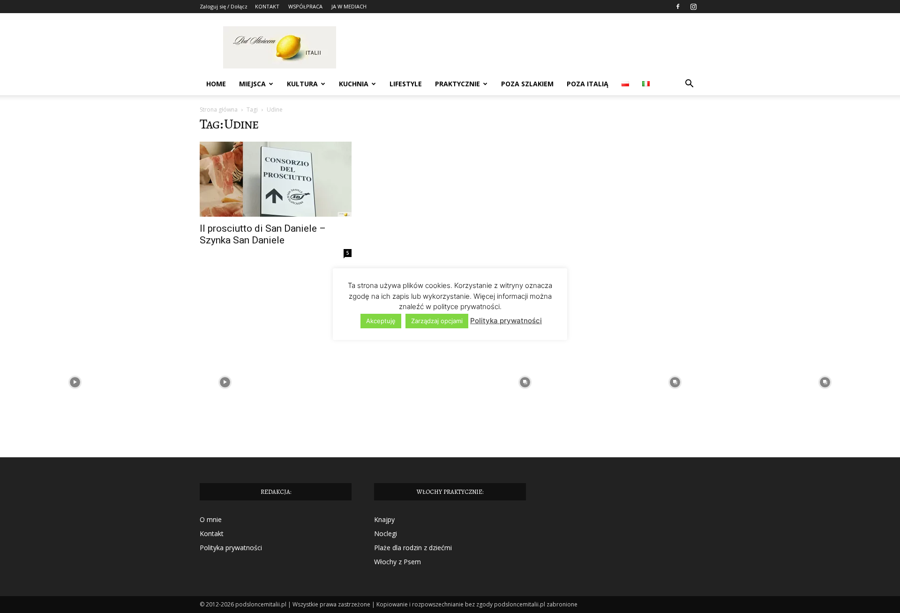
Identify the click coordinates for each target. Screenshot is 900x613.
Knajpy (384, 519)
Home (216, 83)
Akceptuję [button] (381, 321)
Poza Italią (587, 83)
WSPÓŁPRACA (305, 6)
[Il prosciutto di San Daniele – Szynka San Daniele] (276, 179)
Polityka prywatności (231, 547)
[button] (689, 84)
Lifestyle (406, 83)
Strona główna (219, 110)
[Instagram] (693, 6)
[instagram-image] (75, 382)
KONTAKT (267, 6)
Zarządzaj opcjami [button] (437, 321)
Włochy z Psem (397, 561)
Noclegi (385, 533)
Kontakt (212, 533)
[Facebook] (678, 6)
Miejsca (252, 83)
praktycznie (457, 83)
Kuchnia (353, 83)
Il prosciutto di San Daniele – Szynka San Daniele (263, 234)
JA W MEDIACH (349, 6)
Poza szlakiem (527, 83)
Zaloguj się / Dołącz (224, 6)
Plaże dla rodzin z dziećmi (413, 547)
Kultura (302, 83)
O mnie (211, 519)
